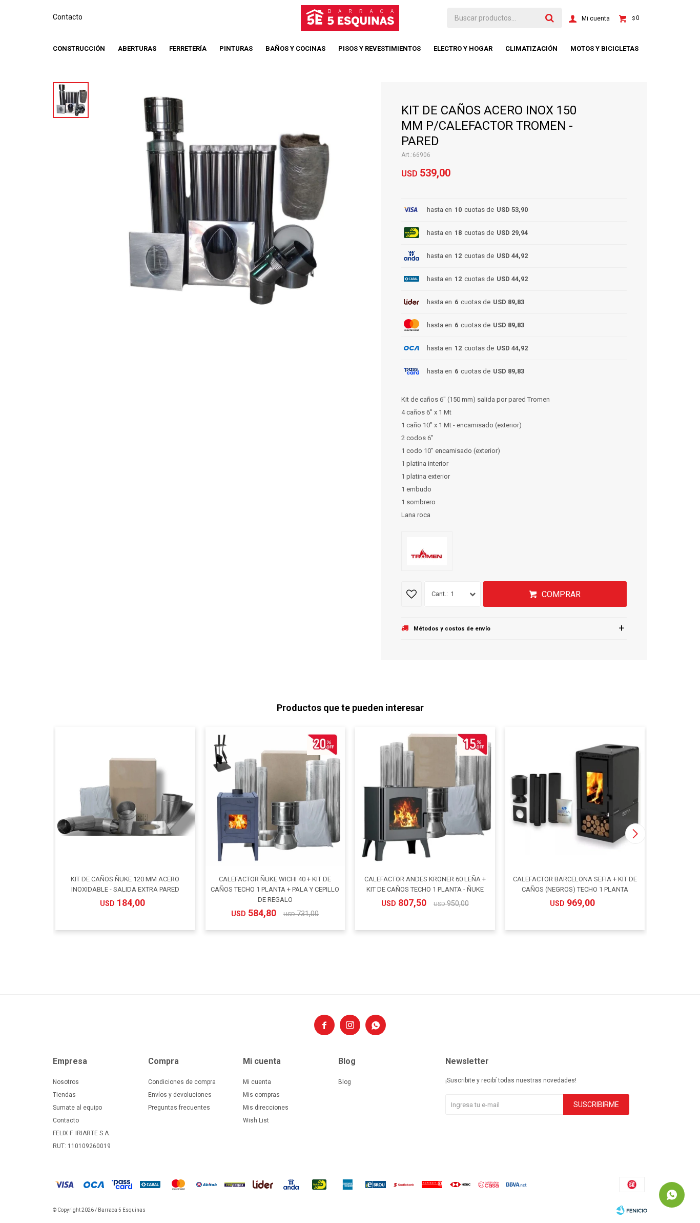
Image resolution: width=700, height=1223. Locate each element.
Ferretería (188, 48)
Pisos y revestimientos (379, 48)
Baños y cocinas (295, 48)
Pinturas (236, 48)
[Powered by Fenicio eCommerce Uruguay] (631, 1210)
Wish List (256, 1120)
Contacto (68, 17)
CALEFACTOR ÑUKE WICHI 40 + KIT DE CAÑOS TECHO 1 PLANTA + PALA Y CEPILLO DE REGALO (275, 889)
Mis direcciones (266, 1107)
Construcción (79, 48)
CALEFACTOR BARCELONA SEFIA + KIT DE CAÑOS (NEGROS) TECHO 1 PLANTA (575, 884)
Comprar (561, 594)
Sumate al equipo (77, 1107)
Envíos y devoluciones (180, 1094)
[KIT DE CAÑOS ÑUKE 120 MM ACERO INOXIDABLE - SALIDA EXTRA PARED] (125, 797)
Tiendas (64, 1094)
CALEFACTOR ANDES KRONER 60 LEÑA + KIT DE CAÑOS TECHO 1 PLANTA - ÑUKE (425, 884)
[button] (635, 833)
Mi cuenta (257, 1082)
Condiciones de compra (182, 1082)
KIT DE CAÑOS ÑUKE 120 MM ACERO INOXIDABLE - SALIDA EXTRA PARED (125, 884)
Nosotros (66, 1082)
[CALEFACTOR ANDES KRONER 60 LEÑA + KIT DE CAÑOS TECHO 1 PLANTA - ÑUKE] (425, 797)
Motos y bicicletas (604, 48)
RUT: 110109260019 (82, 1146)
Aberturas (137, 48)
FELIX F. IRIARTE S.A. (81, 1133)
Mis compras (261, 1094)
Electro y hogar (463, 48)
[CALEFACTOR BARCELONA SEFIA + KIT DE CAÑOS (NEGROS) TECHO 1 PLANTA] (575, 797)
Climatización (531, 48)
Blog (344, 1082)
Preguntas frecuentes (179, 1107)
